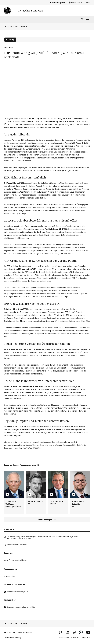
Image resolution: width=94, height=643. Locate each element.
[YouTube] (88, 632)
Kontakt (12, 632)
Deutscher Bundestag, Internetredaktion (21, 607)
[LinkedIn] (67, 632)
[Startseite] (23, 10)
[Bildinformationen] (20, 494)
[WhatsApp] (81, 632)
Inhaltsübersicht (25, 632)
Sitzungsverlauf (9, 576)
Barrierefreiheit (64, 637)
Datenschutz (75, 637)
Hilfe (6, 632)
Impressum (86, 637)
